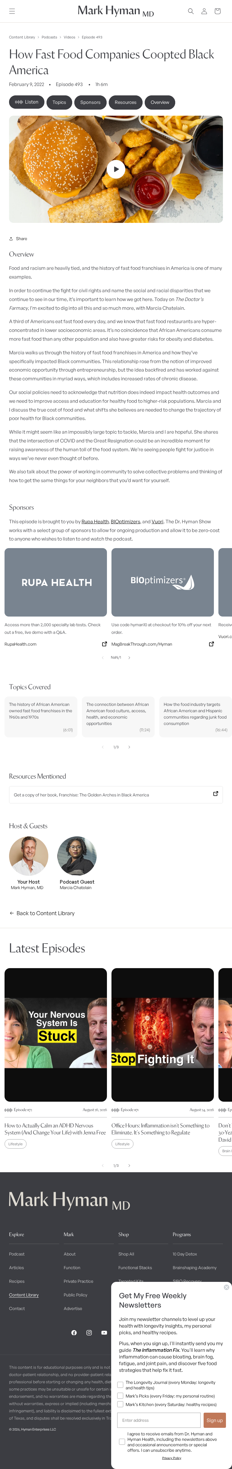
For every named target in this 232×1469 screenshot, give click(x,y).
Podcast (16, 1253)
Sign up (215, 1420)
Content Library (22, 37)
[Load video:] (116, 169)
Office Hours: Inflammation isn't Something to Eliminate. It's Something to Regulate (160, 1129)
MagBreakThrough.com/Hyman (141, 644)
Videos (69, 37)
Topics (59, 102)
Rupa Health (95, 521)
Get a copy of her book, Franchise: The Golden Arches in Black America (81, 794)
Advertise (73, 1308)
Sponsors (90, 102)
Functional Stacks (135, 1267)
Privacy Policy (171, 1458)
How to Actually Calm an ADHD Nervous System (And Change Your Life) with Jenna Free (55, 1129)
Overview (160, 102)
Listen (31, 102)
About (70, 1253)
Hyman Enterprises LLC (38, 1429)
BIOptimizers (125, 521)
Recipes (16, 1281)
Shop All (126, 1253)
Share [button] (21, 238)
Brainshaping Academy (195, 1267)
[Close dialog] (227, 1287)
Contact (17, 1308)
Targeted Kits (130, 1281)
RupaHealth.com (21, 644)
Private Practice (78, 1281)
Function (72, 1267)
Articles (16, 1267)
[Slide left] (102, 657)
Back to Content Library (46, 913)
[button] (12, 11)
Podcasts (49, 37)
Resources (126, 102)
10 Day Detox (185, 1253)
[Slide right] (129, 657)
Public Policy (75, 1294)
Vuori (157, 521)
